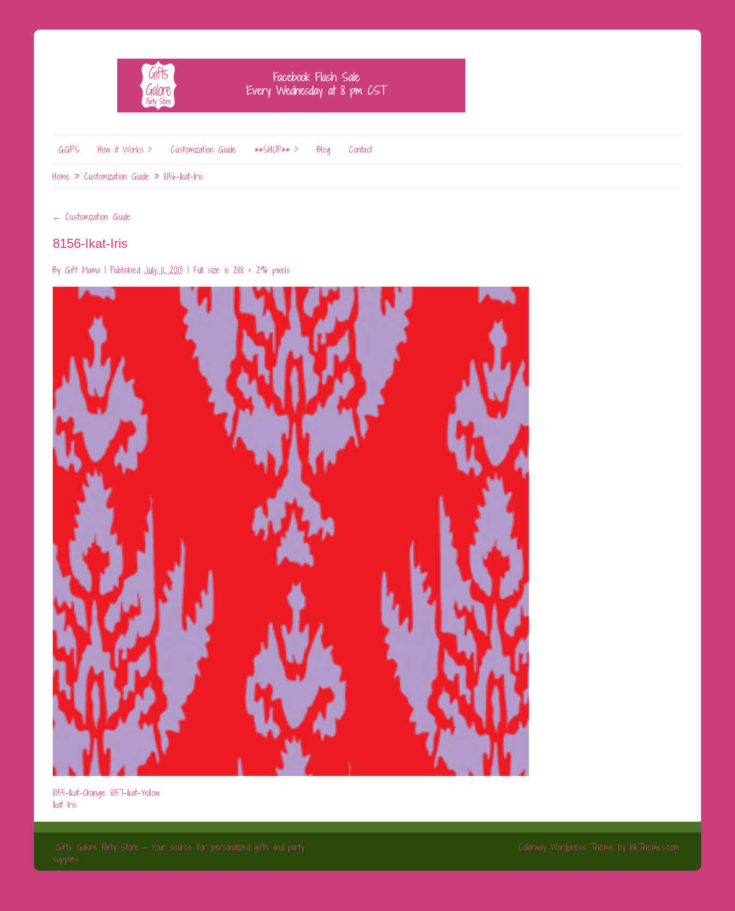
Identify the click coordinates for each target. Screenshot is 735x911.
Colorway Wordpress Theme (565, 847)
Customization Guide (203, 149)
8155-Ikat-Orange (79, 793)
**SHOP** (277, 149)
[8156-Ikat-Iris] (291, 525)
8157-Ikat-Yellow (135, 793)
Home (61, 176)
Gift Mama (82, 270)
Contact (360, 149)
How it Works (125, 149)
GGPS (69, 149)
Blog (323, 149)
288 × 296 (251, 270)
